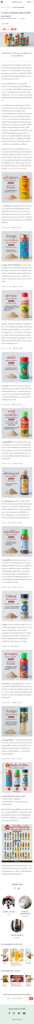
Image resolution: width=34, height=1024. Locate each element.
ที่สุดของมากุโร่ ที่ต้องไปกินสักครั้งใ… (17, 985)
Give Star (11, 26)
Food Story (5, 7)
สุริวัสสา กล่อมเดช (11, 18)
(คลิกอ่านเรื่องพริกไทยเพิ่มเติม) (17, 168)
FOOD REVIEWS (18, 7)
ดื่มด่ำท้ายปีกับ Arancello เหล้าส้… (16, 964)
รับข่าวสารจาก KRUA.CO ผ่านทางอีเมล (17, 994)
